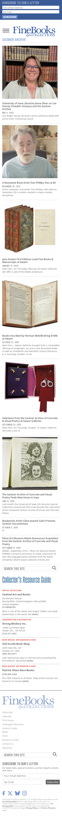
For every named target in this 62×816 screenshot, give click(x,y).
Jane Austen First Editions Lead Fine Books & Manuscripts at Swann (27, 261)
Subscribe (7, 712)
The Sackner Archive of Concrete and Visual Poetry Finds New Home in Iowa (27, 496)
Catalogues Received (12, 724)
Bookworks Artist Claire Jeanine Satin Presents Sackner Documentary (28, 522)
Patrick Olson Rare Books (18, 670)
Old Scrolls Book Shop (16, 644)
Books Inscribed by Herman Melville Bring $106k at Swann (30, 337)
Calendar (6, 716)
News (5, 731)
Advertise (7, 747)
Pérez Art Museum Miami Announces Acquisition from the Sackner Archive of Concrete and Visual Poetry (30, 541)
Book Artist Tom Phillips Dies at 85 (29, 182)
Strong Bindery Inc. (14, 623)
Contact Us (7, 743)
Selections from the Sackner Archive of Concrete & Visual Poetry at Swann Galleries (30, 419)
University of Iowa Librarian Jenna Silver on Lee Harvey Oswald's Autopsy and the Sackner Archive (29, 106)
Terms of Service (48, 808)
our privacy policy (9, 801)
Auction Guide (9, 728)
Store (5, 735)
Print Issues (8, 720)
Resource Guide (10, 739)
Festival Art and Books (16, 594)
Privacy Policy (31, 808)
